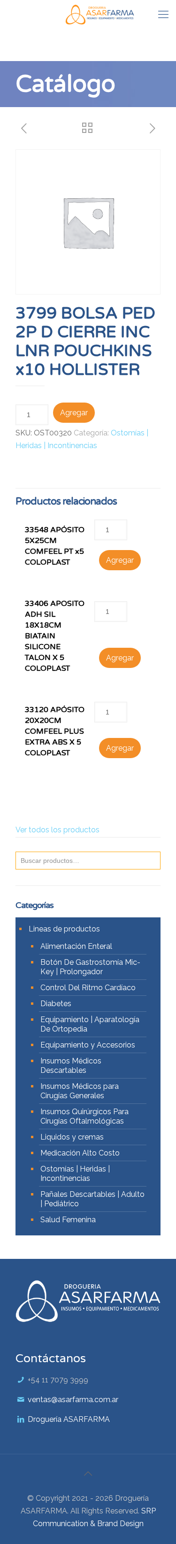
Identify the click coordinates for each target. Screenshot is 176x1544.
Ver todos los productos (57, 829)
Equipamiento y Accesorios (87, 1044)
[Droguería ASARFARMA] (99, 14)
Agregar (74, 412)
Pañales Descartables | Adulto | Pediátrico (92, 1199)
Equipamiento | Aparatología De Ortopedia (89, 1024)
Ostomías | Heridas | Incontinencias (75, 1173)
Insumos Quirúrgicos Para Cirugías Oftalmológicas (84, 1116)
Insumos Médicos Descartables (70, 1065)
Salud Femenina (68, 1219)
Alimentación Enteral (76, 946)
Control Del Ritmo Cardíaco (88, 987)
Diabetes (55, 1003)
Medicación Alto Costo (80, 1152)
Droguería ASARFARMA (69, 1419)
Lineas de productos (64, 928)
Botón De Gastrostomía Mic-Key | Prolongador (90, 967)
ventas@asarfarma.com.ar (73, 1399)
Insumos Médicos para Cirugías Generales (79, 1091)
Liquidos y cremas (72, 1137)
